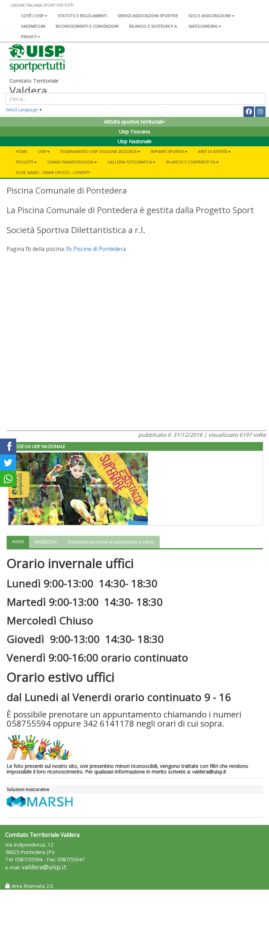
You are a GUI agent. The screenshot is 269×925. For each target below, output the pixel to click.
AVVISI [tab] (18, 542)
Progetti (24, 161)
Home (21, 151)
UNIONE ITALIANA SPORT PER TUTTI (42, 5)
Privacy (29, 36)
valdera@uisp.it (44, 867)
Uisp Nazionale (135, 141)
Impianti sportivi (167, 151)
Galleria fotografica (130, 161)
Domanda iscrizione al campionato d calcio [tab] (111, 542)
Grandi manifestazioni (70, 161)
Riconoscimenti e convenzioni (87, 26)
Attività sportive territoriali (133, 121)
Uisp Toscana (134, 131)
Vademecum (33, 26)
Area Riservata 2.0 (31, 886)
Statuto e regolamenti (82, 15)
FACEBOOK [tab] (46, 542)
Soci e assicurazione (209, 15)
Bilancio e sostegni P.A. (153, 26)
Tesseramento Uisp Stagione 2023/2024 (98, 151)
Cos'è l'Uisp (32, 15)
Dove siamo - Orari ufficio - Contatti (53, 172)
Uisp (42, 151)
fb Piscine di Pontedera (96, 249)
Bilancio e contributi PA (190, 161)
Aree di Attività (212, 151)
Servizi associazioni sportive (148, 15)
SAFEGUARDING (203, 26)
